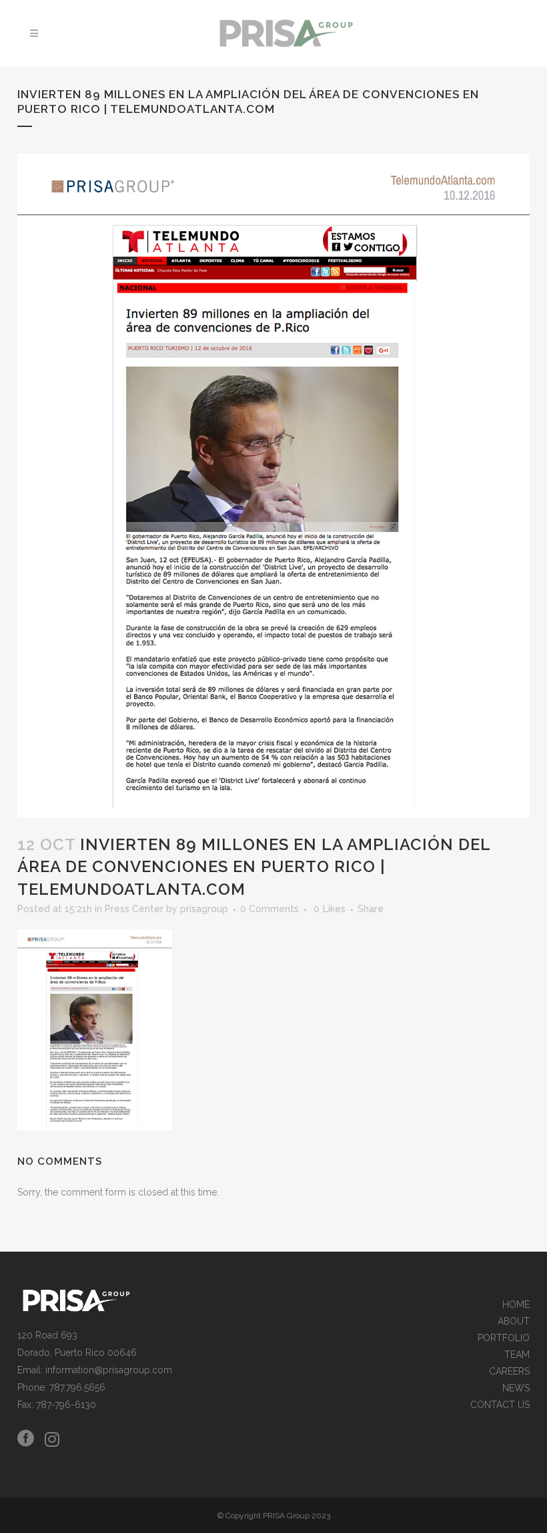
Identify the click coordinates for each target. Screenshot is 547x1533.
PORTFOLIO (504, 1338)
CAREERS (509, 1372)
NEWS (516, 1388)
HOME (516, 1305)
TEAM (517, 1355)
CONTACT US (500, 1405)
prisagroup (204, 908)
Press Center (134, 908)
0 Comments (269, 908)
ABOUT (514, 1321)
